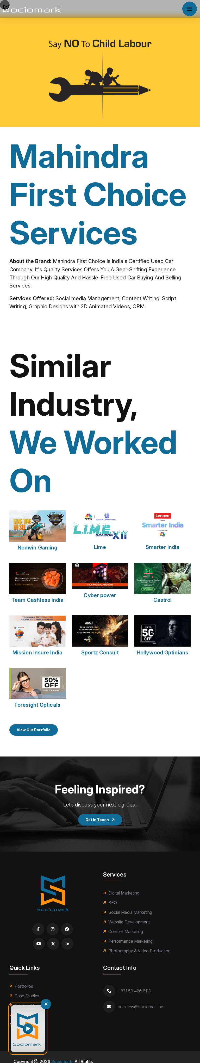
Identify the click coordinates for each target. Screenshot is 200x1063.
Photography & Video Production (139, 950)
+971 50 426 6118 (134, 990)
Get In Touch (97, 819)
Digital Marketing (123, 893)
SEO (112, 902)
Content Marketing (125, 931)
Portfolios (24, 986)
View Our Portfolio (34, 730)
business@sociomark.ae (140, 1006)
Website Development (129, 921)
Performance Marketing (130, 941)
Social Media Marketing (130, 912)
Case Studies (27, 995)
